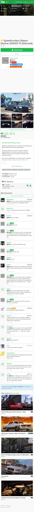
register (20, 386)
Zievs (8, 223)
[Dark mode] (29, 2)
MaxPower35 (10, 199)
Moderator (13, 308)
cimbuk (9, 374)
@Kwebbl (9, 277)
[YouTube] (12, 60)
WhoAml (9, 338)
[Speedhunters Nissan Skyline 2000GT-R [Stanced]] (17, 103)
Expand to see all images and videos (17, 129)
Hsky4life (9, 363)
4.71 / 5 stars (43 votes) (5, 137)
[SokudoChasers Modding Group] (11, 142)
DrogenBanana (11, 353)
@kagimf (9, 301)
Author (11, 223)
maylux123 (9, 326)
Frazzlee (9, 215)
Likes (14, 134)
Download (18, 50)
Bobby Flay (10, 208)
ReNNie (9, 308)
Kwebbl (9, 264)
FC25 (8, 345)
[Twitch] (14, 60)
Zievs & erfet (14, 58)
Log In (15, 386)
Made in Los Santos (6, 507)
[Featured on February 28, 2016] (2, 40)
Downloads (6, 134)
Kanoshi (9, 315)
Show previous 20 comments (17, 196)
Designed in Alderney (6, 505)
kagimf (8, 289)
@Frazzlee (9, 225)
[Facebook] (10, 60)
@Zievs (9, 201)
